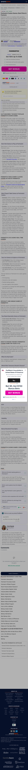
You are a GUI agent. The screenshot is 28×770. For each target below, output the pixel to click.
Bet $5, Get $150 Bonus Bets (14, 387)
